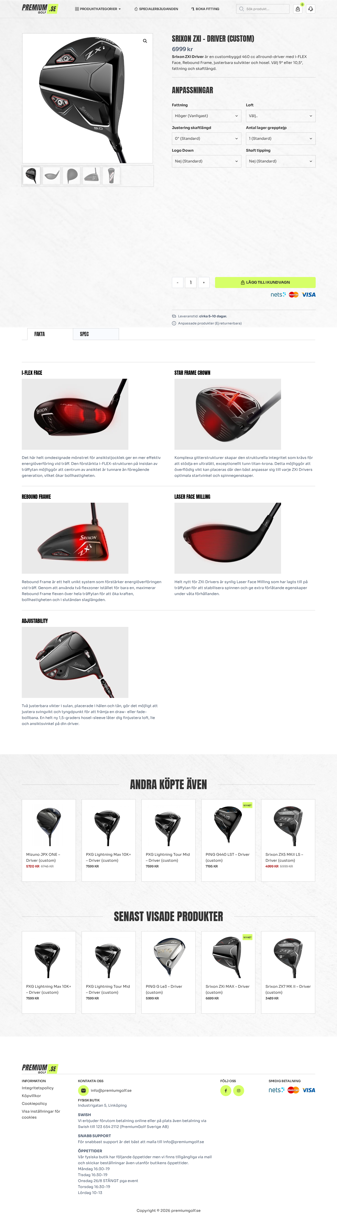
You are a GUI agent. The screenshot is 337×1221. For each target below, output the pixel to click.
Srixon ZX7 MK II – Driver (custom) (288, 989)
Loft (250, 105)
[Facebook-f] (225, 1090)
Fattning (180, 105)
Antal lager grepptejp (266, 127)
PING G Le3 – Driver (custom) (164, 989)
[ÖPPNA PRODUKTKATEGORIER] (119, 9)
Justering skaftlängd (191, 127)
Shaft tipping (258, 150)
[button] (145, 41)
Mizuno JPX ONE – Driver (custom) (43, 857)
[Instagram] (238, 1090)
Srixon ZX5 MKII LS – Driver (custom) (284, 857)
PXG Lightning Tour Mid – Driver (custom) (168, 857)
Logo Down (182, 150)
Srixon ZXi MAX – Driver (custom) (228, 989)
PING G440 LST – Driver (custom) (228, 857)
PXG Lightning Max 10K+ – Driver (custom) (108, 857)
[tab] (50, 334)
